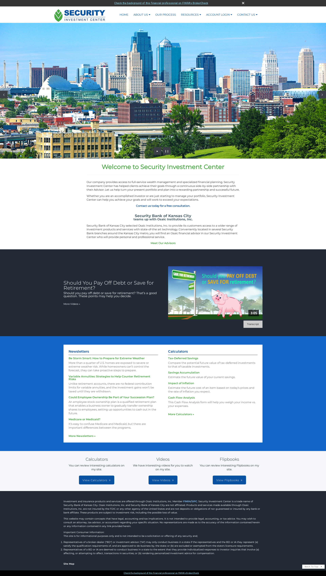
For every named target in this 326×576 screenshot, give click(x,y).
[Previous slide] (4, 94)
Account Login (218, 14)
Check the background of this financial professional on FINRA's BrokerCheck (161, 3)
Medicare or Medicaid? (84, 419)
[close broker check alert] (243, 3)
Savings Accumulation (184, 372)
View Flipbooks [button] (227, 480)
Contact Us (246, 14)
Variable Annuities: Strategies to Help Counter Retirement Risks (109, 378)
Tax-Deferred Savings (183, 358)
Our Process (165, 14)
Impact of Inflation (181, 383)
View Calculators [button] (95, 480)
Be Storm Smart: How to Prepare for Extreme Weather (107, 358)
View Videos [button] (161, 480)
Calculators (178, 351)
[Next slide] (322, 94)
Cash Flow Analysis (181, 397)
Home (124, 14)
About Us (140, 14)
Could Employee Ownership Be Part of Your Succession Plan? (111, 397)
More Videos (72, 304)
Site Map (69, 563)
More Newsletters (82, 436)
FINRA (187, 501)
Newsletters (79, 351)
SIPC (194, 501)
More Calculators (181, 414)
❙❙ (167, 150)
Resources (190, 14)
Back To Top (312, 566)
